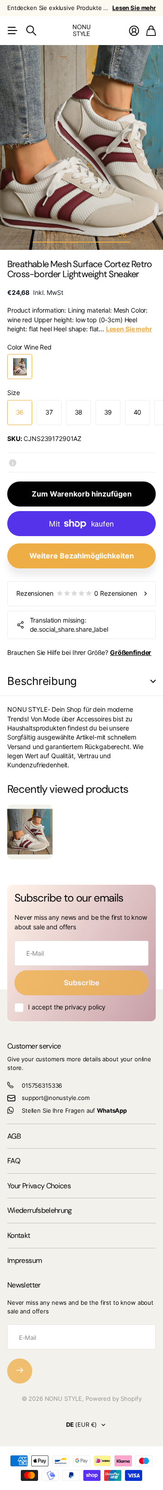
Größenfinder (130, 652)
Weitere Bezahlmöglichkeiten (81, 555)
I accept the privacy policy (66, 1007)
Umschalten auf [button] (153, 681)
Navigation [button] (12, 30)
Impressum (24, 1260)
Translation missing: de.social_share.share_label (69, 624)
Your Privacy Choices (39, 1186)
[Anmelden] (134, 31)
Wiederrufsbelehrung (39, 1210)
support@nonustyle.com (56, 1097)
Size (13, 392)
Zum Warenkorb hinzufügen (82, 493)
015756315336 (42, 1085)
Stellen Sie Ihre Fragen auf (74, 1110)
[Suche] (31, 30)
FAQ (13, 1161)
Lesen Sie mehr (134, 7)
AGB (14, 1136)
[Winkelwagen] (151, 31)
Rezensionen (76, 593)
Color (29, 347)
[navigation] (41, 234)
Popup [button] (12, 462)
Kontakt (18, 1235)
